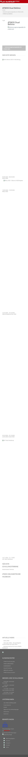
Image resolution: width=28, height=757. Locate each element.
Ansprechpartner (7, 705)
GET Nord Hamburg (7, 559)
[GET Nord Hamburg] (14, 440)
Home (3, 10)
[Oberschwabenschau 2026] (14, 311)
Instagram (8, 743)
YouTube (8, 745)
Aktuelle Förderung (8, 668)
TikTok (7, 747)
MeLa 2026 (5, 191)
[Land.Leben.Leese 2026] (14, 434)
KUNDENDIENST (7, 666)
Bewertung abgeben (10, 738)
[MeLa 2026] (13, 180)
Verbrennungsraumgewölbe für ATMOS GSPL (13, 12)
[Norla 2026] (14, 59)
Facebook (8, 740)
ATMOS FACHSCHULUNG (9, 661)
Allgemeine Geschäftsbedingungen (11, 709)
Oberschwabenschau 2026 (9, 314)
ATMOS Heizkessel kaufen (9, 672)
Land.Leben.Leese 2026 (8, 437)
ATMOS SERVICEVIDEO (8, 663)
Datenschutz (6, 711)
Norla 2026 (5, 178)
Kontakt (5, 707)
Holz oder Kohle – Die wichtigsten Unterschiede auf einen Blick (11, 643)
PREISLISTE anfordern (8, 670)
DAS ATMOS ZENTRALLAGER (10, 703)
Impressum (6, 713)
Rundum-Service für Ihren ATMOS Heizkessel (11, 647)
